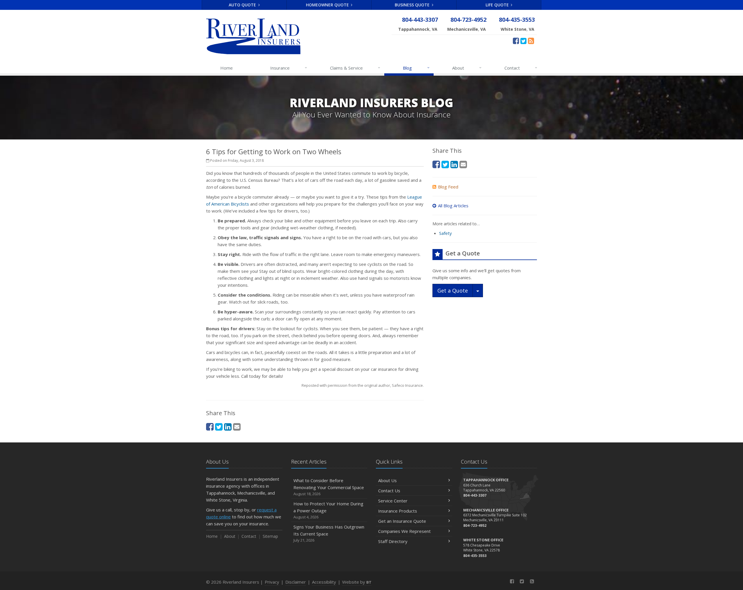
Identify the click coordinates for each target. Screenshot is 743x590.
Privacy (272, 582)
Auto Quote (243, 5)
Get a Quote (452, 290)
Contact (520, 68)
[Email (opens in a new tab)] (237, 427)
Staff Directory (392, 541)
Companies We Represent (404, 531)
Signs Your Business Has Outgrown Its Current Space (328, 533)
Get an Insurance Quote (402, 521)
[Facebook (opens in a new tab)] (516, 41)
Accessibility (324, 582)
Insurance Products (397, 511)
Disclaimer (295, 582)
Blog (416, 68)
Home (226, 68)
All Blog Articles (453, 205)
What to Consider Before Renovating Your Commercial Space (328, 487)
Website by (357, 582)
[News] (531, 41)
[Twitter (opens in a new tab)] (523, 41)
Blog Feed (448, 187)
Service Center (392, 501)
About (466, 68)
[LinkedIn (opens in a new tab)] (228, 427)
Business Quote (413, 5)
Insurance (288, 68)
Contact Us (389, 490)
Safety (445, 233)
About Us (387, 480)
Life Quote (498, 5)
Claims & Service (355, 68)
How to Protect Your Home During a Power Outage (328, 510)
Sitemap (270, 536)
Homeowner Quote (328, 5)
